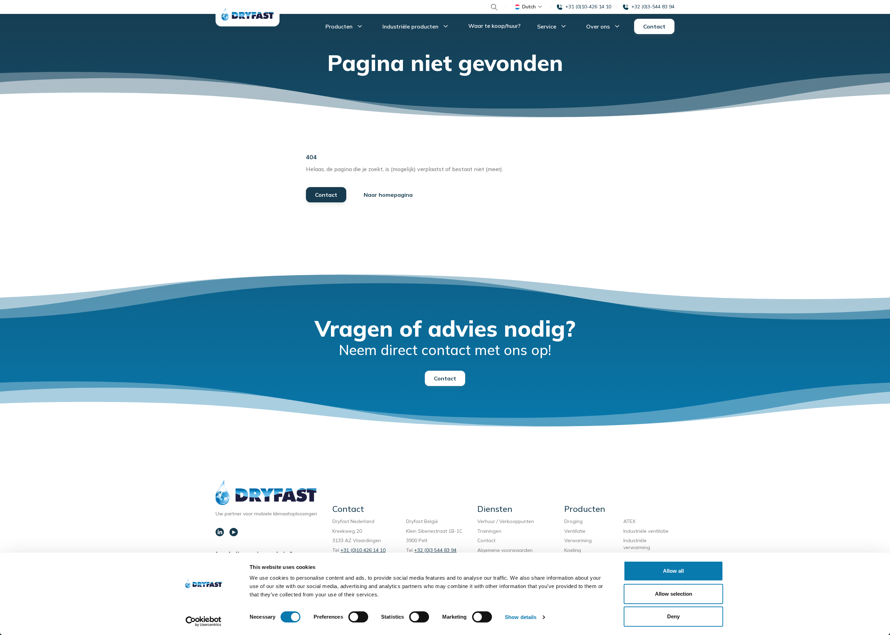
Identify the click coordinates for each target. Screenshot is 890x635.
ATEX (629, 521)
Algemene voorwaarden (505, 550)
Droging (574, 521)
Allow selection (673, 594)
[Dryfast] (248, 13)
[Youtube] (233, 532)
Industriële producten (411, 26)
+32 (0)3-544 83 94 (652, 6)
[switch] (358, 616)
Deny (673, 616)
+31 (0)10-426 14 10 (588, 6)
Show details (520, 617)
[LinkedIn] (220, 532)
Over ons (598, 26)
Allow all (673, 571)
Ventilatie (576, 531)
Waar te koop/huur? (494, 25)
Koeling (572, 550)
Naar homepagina (388, 194)
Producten (339, 26)
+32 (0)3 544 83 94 (435, 550)
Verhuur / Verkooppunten (505, 521)
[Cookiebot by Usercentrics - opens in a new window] (203, 621)
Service (547, 26)
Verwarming (578, 540)
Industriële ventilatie (646, 531)
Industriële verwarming (636, 543)
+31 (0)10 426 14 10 (363, 550)
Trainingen (489, 531)
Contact (654, 26)
